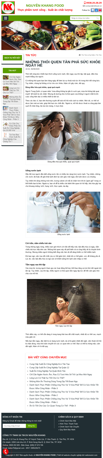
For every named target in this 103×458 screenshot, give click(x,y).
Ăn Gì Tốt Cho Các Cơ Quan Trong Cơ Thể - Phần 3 (53, 406)
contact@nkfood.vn (93, 6)
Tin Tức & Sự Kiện (88, 55)
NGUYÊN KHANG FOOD (46, 455)
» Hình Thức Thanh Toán (68, 424)
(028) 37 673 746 (36, 445)
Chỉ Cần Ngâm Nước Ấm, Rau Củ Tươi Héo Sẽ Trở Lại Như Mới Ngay (61, 374)
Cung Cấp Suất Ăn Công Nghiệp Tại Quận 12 (49, 367)
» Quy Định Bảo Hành (66, 430)
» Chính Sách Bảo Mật (67, 421)
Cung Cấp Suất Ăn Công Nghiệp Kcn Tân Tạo (50, 364)
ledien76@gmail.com (16, 448)
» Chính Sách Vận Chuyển (68, 427)
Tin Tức (99, 55)
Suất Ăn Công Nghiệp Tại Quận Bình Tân (47, 371)
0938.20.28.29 (94, 2)
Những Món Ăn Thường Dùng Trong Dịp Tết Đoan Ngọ (54, 381)
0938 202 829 (14, 445)
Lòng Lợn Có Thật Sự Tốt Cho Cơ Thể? (47, 378)
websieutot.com (91, 455)
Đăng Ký (31, 426)
